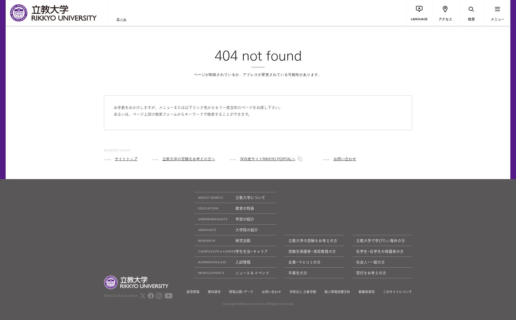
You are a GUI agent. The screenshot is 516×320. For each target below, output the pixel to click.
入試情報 (242, 262)
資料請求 (214, 291)
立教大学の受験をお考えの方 (312, 240)
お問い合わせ (271, 291)
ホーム (121, 19)
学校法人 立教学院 (302, 291)
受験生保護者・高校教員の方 (312, 251)
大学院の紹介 (246, 229)
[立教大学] (57, 13)
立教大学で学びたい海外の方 (380, 240)
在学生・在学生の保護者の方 (380, 251)
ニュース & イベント (252, 272)
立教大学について (250, 197)
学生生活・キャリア (251, 251)
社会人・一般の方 (370, 262)
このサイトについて (397, 291)
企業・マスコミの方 (304, 262)
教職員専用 (367, 291)
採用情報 (193, 291)
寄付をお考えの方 (371, 272)
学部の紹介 (244, 219)
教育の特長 (244, 208)
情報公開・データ (241, 291)
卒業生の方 (297, 272)
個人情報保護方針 (337, 291)
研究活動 (242, 240)
